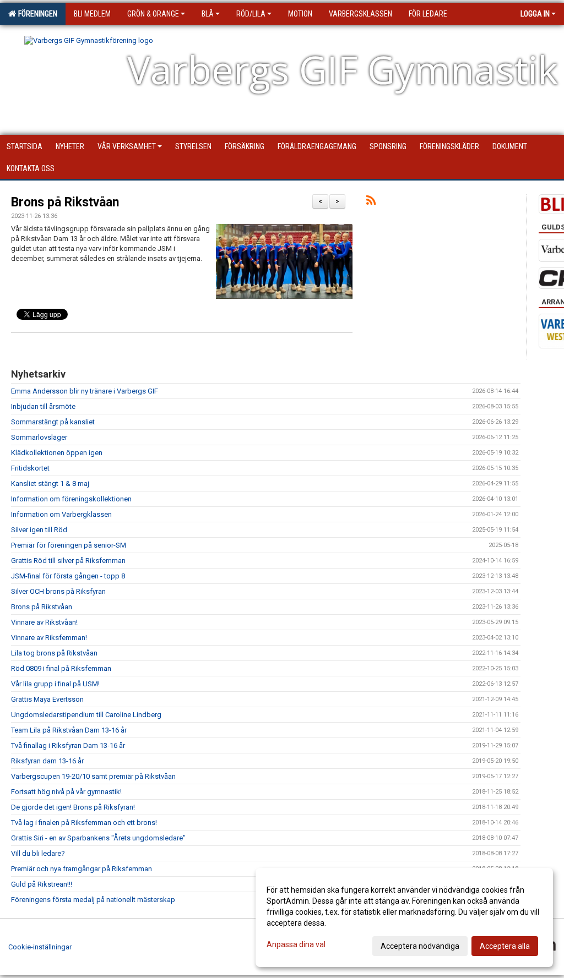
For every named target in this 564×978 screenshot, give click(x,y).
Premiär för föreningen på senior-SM (68, 545)
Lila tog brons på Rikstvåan (54, 653)
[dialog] (404, 917)
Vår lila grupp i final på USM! (55, 684)
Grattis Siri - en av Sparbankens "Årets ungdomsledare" (98, 838)
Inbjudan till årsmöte (43, 406)
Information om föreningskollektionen (71, 499)
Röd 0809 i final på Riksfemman (61, 668)
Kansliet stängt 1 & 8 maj (50, 483)
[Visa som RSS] (371, 202)
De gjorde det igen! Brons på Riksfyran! (73, 807)
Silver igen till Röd (39, 530)
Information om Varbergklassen (61, 514)
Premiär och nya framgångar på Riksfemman (81, 869)
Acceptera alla (505, 946)
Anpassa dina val (296, 944)
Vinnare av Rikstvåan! (44, 622)
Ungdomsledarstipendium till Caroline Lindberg (86, 715)
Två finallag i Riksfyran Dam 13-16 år (68, 745)
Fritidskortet (30, 468)
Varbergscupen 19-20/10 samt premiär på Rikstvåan (93, 776)
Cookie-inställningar (40, 947)
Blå (208, 13)
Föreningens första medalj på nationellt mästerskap (93, 899)
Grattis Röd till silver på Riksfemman (68, 560)
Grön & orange (153, 13)
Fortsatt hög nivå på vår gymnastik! (66, 792)
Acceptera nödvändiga (420, 946)
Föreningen (36, 13)
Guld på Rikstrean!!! (41, 884)
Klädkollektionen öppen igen (56, 453)
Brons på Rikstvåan (65, 202)
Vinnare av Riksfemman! (49, 637)
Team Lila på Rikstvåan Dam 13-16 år (69, 730)
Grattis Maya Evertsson (47, 699)
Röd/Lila (250, 13)
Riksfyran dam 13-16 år (47, 761)
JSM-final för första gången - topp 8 (68, 576)
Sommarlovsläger (39, 437)
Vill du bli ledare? (38, 853)
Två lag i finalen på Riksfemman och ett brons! (84, 822)
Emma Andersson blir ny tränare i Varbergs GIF (84, 391)
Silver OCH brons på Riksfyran (58, 591)
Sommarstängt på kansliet (53, 422)
